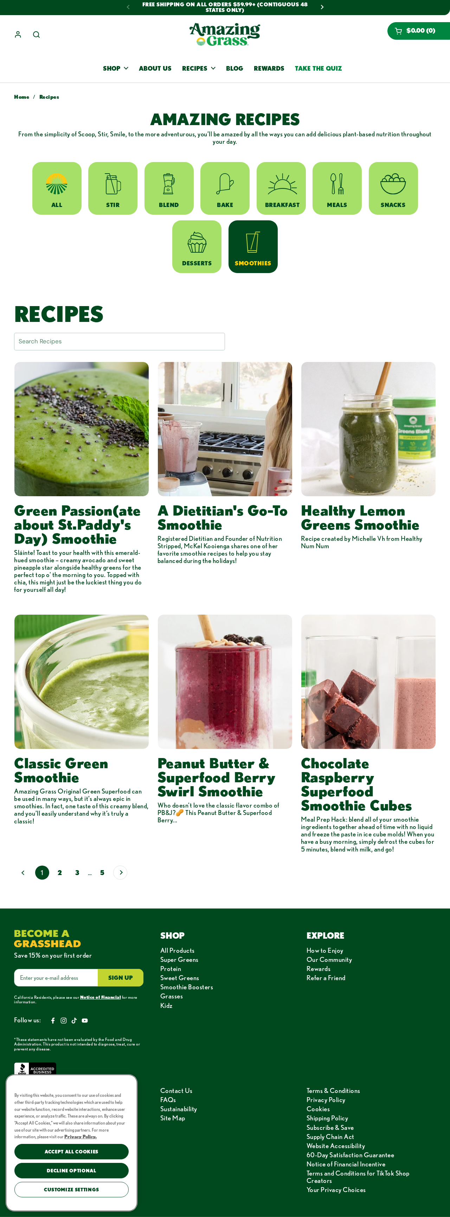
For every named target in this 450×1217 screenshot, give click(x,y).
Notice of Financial (100, 997)
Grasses (171, 996)
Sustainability (178, 1109)
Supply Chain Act (330, 1136)
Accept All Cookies (71, 1151)
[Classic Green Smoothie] (81, 681)
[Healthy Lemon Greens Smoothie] (368, 429)
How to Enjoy (325, 950)
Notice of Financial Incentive (346, 1164)
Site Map (172, 1118)
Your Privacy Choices (336, 1189)
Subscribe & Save (330, 1127)
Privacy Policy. (80, 1136)
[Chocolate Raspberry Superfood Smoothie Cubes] (368, 681)
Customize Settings (71, 1189)
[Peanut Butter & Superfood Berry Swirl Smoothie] (225, 681)
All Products (177, 950)
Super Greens (179, 959)
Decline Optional (71, 1170)
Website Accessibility (336, 1146)
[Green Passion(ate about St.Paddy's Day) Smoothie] (81, 429)
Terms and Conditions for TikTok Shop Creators (358, 1176)
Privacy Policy (326, 1099)
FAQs (168, 1099)
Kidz (166, 1005)
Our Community (329, 959)
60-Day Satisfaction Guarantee (350, 1155)
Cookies (318, 1109)
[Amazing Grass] (224, 34)
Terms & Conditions (333, 1090)
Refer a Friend (326, 978)
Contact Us (176, 1090)
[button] (418, 31)
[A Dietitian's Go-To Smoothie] (225, 429)
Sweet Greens (179, 978)
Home (21, 97)
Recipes (49, 97)
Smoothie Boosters (186, 987)
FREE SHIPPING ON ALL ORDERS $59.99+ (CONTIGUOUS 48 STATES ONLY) (225, 7)
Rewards (319, 968)
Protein (170, 968)
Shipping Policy (327, 1118)
